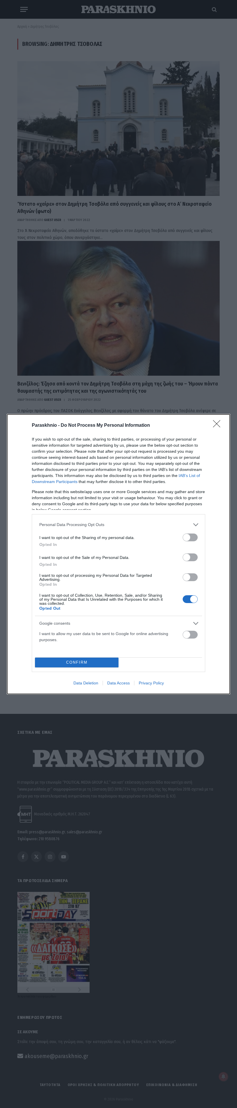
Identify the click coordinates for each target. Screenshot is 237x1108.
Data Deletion (85, 683)
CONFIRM (77, 662)
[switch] (190, 537)
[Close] (218, 425)
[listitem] (118, 525)
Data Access (118, 683)
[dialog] (118, 554)
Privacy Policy (151, 683)
